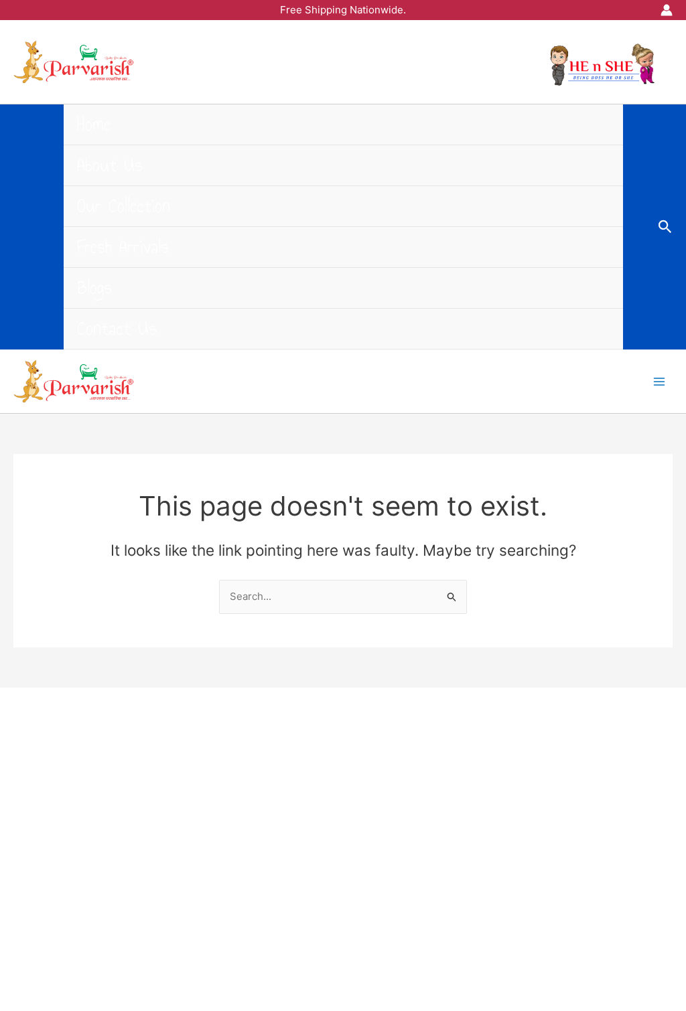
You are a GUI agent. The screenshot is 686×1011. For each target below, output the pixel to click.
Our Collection (123, 205)
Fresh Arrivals (123, 246)
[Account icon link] (667, 10)
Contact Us (117, 328)
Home (94, 124)
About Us (110, 165)
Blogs (94, 287)
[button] (665, 227)
